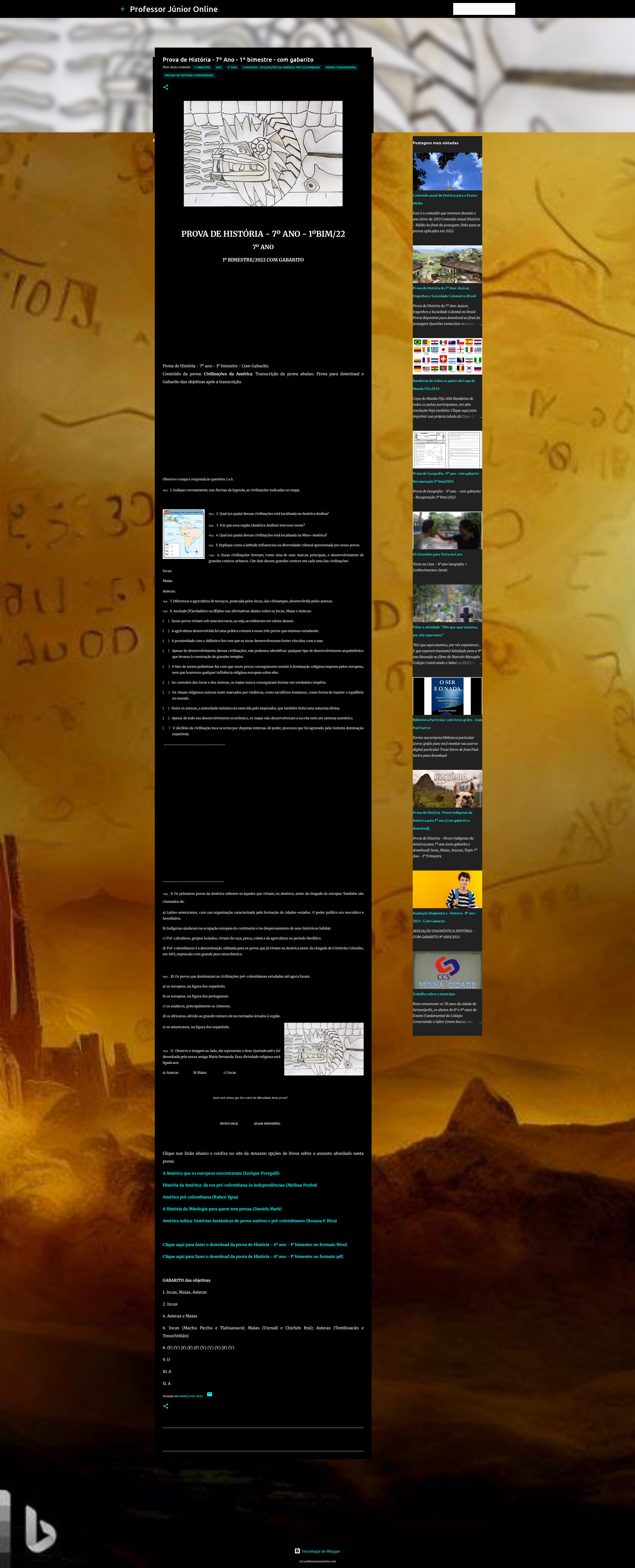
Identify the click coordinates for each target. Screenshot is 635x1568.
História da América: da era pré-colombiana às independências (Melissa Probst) (240, 1185)
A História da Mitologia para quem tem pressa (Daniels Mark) (222, 1208)
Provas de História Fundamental (189, 75)
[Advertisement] (263, 319)
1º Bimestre (202, 67)
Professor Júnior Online (174, 9)
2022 (219, 67)
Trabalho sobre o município (434, 993)
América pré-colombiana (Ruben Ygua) (200, 1196)
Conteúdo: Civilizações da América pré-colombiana (281, 67)
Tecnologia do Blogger (320, 1550)
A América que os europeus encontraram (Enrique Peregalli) (221, 1173)
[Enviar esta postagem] (210, 1396)
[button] (166, 87)
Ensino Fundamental (341, 67)
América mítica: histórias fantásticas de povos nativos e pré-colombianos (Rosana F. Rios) (250, 1220)
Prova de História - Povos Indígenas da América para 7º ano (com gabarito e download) (442, 820)
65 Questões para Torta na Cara (437, 554)
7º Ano (232, 67)
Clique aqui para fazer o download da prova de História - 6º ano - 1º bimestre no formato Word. (255, 1244)
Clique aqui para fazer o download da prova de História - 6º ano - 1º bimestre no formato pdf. (253, 1256)
